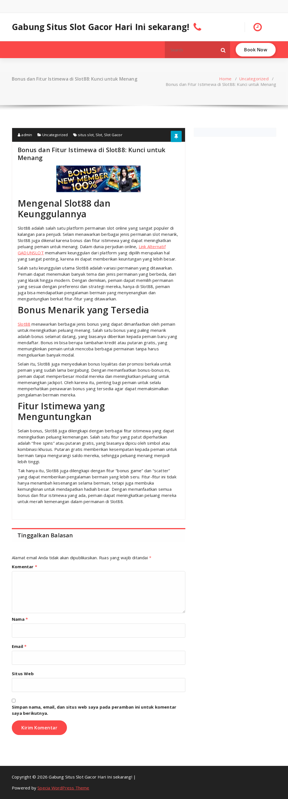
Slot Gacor (113, 134)
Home (225, 78)
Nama (20, 619)
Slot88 (24, 324)
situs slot (86, 134)
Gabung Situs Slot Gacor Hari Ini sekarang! (100, 27)
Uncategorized (254, 78)
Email (19, 646)
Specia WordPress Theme (63, 788)
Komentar (24, 566)
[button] (223, 49)
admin (26, 134)
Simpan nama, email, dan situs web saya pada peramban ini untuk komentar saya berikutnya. (94, 710)
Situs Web (23, 673)
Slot (99, 134)
